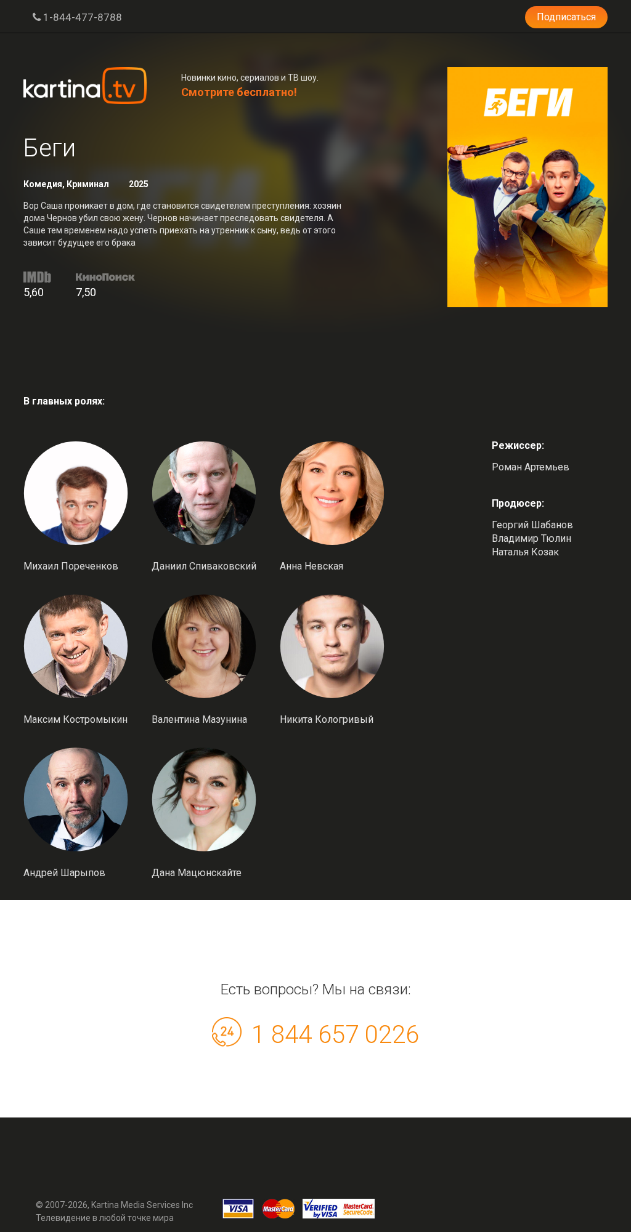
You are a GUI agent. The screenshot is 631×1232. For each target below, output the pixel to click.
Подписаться (566, 17)
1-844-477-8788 (81, 17)
